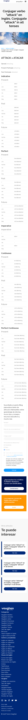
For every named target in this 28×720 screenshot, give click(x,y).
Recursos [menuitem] (4, 631)
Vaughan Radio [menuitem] (6, 625)
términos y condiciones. (12, 456)
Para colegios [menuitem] (5, 676)
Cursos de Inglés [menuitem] (6, 658)
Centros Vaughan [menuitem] (7, 692)
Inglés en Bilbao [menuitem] (6, 649)
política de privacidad (18, 455)
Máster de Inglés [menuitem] (6, 660)
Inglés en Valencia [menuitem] (7, 640)
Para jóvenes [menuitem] (5, 670)
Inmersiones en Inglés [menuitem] (8, 662)
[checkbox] (14, 447)
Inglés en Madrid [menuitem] (6, 653)
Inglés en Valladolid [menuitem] (7, 642)
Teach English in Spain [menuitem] (8, 633)
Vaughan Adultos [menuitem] (6, 615)
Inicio (2, 48)
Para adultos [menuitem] (5, 668)
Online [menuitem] (3, 664)
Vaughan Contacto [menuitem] (7, 623)
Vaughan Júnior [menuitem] (6, 619)
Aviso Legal (4, 704)
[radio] (14, 445)
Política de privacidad (6, 706)
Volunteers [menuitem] (4, 685)
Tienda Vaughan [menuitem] (6, 689)
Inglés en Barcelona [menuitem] (8, 651)
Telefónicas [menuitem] (5, 666)
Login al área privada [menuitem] (8, 635)
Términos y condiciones (7, 708)
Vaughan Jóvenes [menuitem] (7, 617)
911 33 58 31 (19, 1)
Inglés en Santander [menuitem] (8, 646)
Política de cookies (6, 710)
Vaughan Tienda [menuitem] (6, 627)
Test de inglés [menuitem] (6, 629)
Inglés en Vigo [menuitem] (6, 644)
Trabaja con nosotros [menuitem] (8, 681)
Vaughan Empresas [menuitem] (7, 621)
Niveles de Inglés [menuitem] (7, 696)
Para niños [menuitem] (4, 672)
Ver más (14, 553)
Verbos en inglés (10, 48)
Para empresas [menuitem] (6, 674)
